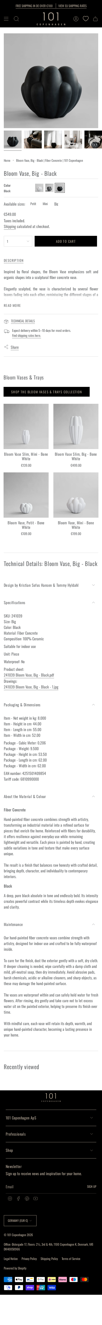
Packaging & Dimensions (22, 705)
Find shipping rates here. (26, 335)
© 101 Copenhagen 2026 (18, 1234)
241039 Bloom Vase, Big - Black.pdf (29, 675)
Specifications (14, 602)
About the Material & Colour (25, 796)
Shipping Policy (49, 1258)
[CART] (95, 18)
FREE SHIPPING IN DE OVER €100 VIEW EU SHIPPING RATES (51, 5)
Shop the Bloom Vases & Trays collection (46, 391)
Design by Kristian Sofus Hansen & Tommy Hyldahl (41, 585)
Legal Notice (11, 1258)
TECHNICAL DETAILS (23, 320)
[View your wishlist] (85, 18)
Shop (9, 1150)
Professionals (16, 1134)
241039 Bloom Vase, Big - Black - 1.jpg (31, 687)
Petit (33, 203)
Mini (45, 203)
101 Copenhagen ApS (21, 1118)
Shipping (10, 226)
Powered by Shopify (15, 1268)
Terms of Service (71, 1258)
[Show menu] (6, 18)
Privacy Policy (29, 1258)
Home (7, 160)
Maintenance (13, 924)
